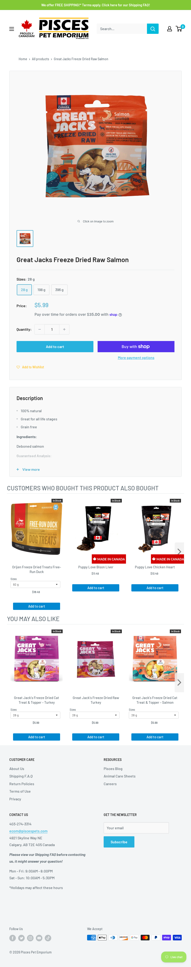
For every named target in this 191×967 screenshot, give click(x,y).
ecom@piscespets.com (28, 831)
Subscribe (119, 842)
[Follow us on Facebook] (12, 938)
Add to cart (55, 346)
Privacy (15, 799)
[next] (179, 552)
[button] (30, 367)
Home (23, 59)
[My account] (169, 28)
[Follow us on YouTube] (39, 938)
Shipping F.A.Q (21, 776)
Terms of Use (20, 791)
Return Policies (21, 783)
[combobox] (122, 29)
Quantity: (24, 329)
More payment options (136, 357)
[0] (179, 29)
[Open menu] (11, 29)
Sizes (13, 578)
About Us (16, 768)
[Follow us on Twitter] (21, 938)
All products (40, 59)
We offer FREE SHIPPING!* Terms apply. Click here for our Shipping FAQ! (95, 5)
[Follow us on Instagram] (30, 938)
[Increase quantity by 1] (64, 329)
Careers (110, 783)
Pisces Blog (113, 768)
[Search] (153, 29)
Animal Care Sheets (120, 776)
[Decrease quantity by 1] (39, 329)
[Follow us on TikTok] (48, 938)
